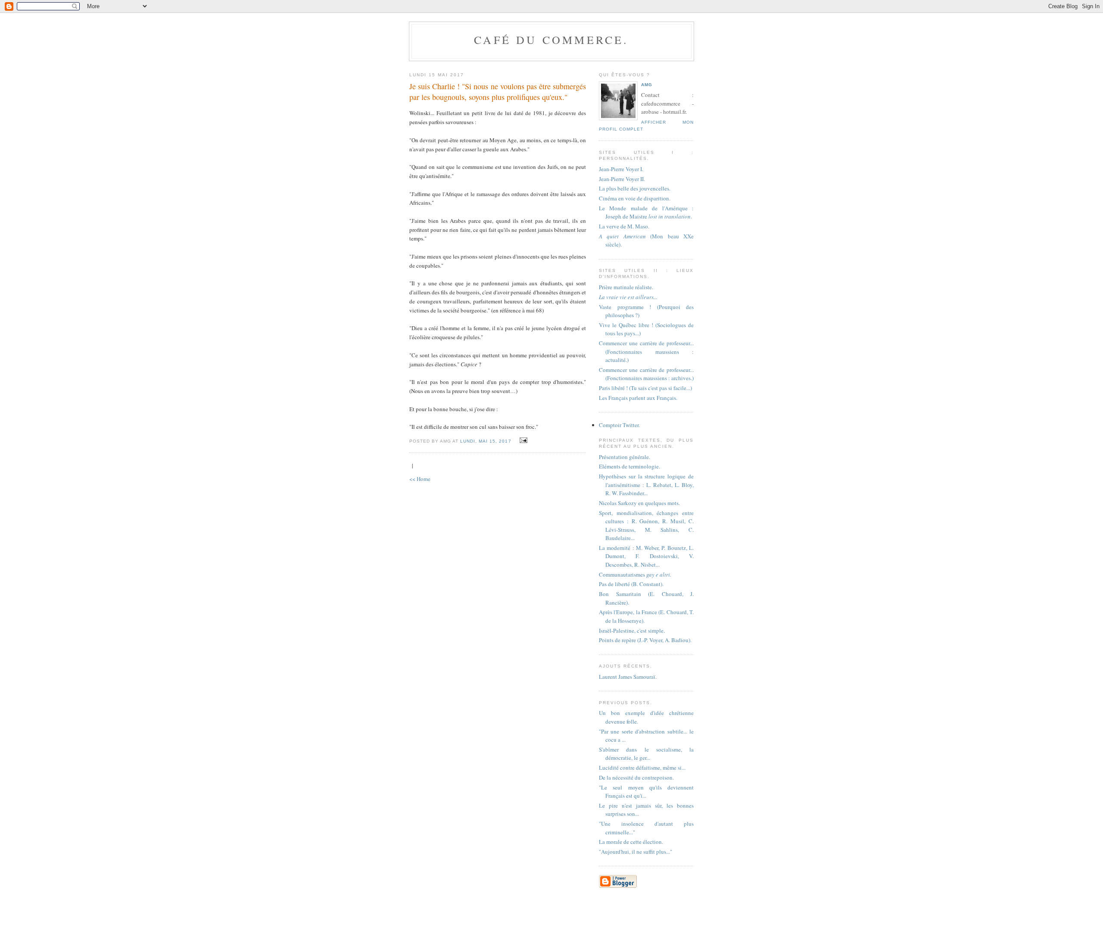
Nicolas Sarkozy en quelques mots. (639, 503)
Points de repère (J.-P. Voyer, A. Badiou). (645, 640)
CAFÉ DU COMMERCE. (551, 39)
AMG (646, 84)
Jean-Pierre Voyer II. (622, 179)
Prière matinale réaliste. (626, 287)
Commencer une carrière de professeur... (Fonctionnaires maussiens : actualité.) (646, 351)
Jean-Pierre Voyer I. (621, 169)
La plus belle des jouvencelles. (634, 188)
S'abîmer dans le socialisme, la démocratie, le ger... (646, 754)
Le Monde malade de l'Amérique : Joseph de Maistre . (646, 212)
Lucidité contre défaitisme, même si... (642, 767)
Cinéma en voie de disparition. (634, 198)
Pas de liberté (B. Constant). (631, 584)
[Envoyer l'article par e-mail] (522, 440)
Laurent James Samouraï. (628, 676)
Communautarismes (635, 574)
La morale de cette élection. (631, 842)
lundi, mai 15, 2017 (485, 441)
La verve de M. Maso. (624, 226)
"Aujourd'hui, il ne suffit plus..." (635, 851)
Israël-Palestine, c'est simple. (632, 630)
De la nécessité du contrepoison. (636, 777)
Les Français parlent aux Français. (638, 398)
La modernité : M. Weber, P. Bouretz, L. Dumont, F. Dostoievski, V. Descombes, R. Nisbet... (646, 556)
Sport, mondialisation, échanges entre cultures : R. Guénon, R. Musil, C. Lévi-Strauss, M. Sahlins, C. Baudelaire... (646, 525)
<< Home (419, 479)
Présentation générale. (624, 457)
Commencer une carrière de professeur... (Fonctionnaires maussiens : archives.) (646, 374)
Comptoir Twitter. (619, 425)
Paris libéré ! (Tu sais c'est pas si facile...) (645, 388)
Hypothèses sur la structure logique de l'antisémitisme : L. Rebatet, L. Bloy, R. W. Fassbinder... (646, 484)
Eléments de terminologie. (629, 466)
